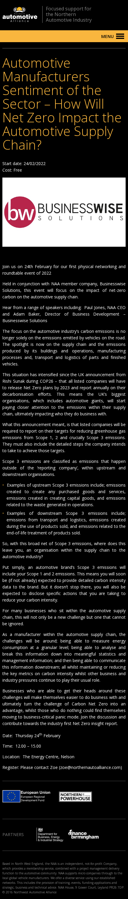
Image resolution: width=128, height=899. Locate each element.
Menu (107, 36)
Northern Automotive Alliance (20, 14)
